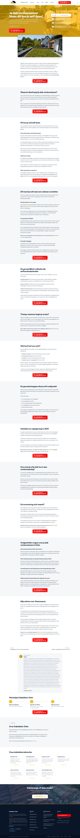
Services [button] (32, 2)
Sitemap (69, 836)
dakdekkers (32, 319)
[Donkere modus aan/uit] (78, 2)
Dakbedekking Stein (33, 814)
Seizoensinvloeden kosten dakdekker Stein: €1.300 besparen (48, 816)
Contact (52, 2)
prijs (39, 330)
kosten (47, 213)
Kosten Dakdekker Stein (34, 827)
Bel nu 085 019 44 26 (63, 815)
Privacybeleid (49, 836)
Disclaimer (65, 836)
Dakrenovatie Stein (33, 822)
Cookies (62, 836)
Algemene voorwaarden (55, 836)
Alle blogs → (45, 828)
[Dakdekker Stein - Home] (12, 2)
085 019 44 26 (26, 176)
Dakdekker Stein (24, 2)
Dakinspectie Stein (33, 817)
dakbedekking (29, 206)
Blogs (46, 2)
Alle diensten (32, 830)
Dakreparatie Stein (33, 824)
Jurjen (13, 26)
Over (38, 2)
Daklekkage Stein (33, 819)
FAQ (42, 2)
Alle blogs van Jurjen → (28, 690)
